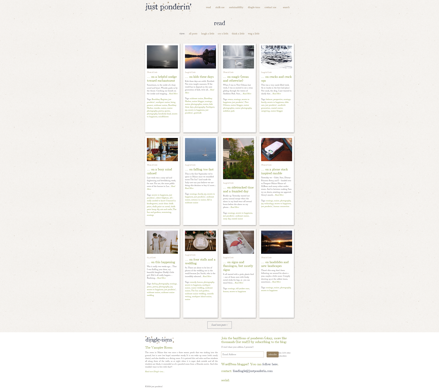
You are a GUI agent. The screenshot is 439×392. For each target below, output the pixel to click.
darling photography (160, 284)
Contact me (270, 7)
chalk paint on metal (161, 207)
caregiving (265, 111)
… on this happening (161, 262)
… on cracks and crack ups (276, 78)
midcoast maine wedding (195, 294)
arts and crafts (166, 209)
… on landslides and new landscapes (275, 264)
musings (208, 101)
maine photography (243, 108)
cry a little (223, 34)
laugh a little (207, 34)
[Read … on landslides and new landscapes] (276, 242)
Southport (210, 107)
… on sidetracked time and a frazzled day (238, 189)
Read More (173, 94)
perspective (277, 99)
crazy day (226, 219)
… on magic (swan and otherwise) (236, 78)
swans (230, 99)
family (263, 102)
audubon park (228, 111)
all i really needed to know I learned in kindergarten (161, 201)
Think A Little (152, 72)
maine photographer (193, 104)
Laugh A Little (190, 72)
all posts (193, 34)
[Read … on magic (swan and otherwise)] (238, 57)
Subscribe (272, 355)
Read (208, 7)
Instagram (253, 380)
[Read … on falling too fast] (200, 149)
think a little (238, 34)
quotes (167, 111)
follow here (269, 364)
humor (200, 282)
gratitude (198, 113)
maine (163, 108)
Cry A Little (151, 257)
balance (269, 99)
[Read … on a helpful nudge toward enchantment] (162, 57)
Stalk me (219, 7)
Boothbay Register (159, 99)
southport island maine (201, 297)
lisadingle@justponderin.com (253, 370)
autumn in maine (198, 200)
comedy (193, 282)
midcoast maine (160, 105)
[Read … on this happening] (162, 242)
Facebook (233, 380)
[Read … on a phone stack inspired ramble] (276, 149)
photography (152, 114)
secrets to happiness (196, 110)
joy (186, 110)
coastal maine (277, 108)
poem (149, 287)
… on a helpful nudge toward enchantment (162, 78)
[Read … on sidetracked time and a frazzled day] (238, 158)
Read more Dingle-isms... (155, 372)
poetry (160, 111)
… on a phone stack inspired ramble (274, 171)
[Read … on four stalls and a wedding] (200, 241)
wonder (157, 108)
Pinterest (240, 380)
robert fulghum (162, 198)
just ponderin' (238, 102)
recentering (166, 212)
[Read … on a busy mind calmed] (162, 149)
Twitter (247, 380)
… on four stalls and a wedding (200, 261)
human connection (281, 206)
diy (158, 209)
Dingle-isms (254, 7)
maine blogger (198, 101)
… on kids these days (199, 76)
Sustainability (236, 7)
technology (268, 204)
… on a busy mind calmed (159, 171)
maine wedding (197, 288)
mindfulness (163, 117)
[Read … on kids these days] (200, 57)
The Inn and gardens (200, 291)
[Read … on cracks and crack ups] (276, 57)
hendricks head (164, 114)
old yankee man (242, 289)
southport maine (163, 102)
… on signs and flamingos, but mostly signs (238, 265)
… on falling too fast (199, 169)
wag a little (254, 34)
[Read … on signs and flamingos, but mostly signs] (238, 242)
